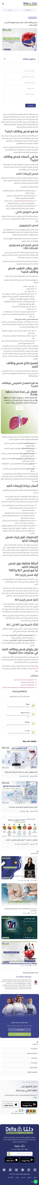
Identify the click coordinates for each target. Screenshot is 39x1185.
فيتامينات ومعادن (30, 819)
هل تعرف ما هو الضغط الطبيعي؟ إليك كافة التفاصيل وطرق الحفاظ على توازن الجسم (20, 910)
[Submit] (9, 1153)
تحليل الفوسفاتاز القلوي (27, 200)
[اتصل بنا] (33, 732)
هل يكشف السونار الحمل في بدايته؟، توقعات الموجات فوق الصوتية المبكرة (20, 877)
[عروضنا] (33, 705)
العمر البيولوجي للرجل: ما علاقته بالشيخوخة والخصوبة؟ (21, 772)
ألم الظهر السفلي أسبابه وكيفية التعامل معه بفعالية (24, 936)
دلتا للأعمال (11, 1177)
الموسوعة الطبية (32, 1072)
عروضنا (28, 704)
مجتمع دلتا (34, 1048)
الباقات (35, 1177)
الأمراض (33, 784)
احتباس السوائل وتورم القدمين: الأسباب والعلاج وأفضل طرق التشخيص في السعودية (19, 962)
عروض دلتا (34, 1062)
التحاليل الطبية (32, 18)
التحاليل (29, 1177)
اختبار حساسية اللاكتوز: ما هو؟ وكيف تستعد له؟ (23, 807)
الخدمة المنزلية (25, 712)
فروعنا (17, 1177)
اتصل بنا (27, 730)
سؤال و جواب (33, 1067)
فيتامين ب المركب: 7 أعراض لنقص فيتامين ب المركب (21, 839)
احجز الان (30, 105)
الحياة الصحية (31, 749)
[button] (4, 59)
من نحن (23, 1177)
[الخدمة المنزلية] (33, 714)
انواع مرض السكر (22, 311)
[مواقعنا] (33, 723)
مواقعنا (27, 722)
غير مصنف (34, 1058)
